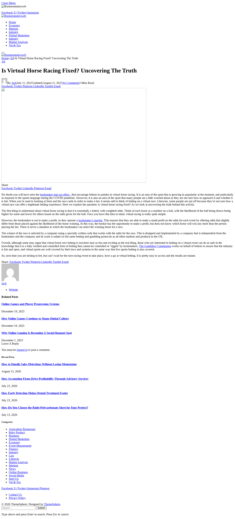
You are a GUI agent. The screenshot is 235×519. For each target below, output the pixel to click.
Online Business (18, 472)
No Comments (70, 82)
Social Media (16, 475)
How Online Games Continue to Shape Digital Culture (35, 318)
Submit (41, 507)
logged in (22, 349)
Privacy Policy (17, 497)
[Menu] (2, 52)
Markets (13, 28)
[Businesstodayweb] (13, 15)
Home (12, 22)
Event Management (20, 445)
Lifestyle (14, 458)
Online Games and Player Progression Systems (30, 304)
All (3, 61)
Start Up (14, 478)
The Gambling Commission (155, 246)
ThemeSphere (52, 504)
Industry (13, 32)
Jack (14, 82)
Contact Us (15, 494)
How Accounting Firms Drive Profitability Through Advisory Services (44, 378)
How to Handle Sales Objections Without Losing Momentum (39, 364)
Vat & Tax (15, 45)
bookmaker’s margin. (90, 220)
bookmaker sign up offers (56, 194)
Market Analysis (18, 42)
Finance (13, 449)
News (12, 468)
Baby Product (17, 432)
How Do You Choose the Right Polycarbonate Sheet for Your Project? (44, 407)
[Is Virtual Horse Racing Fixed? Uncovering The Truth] (73, 181)
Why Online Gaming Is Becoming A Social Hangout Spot (36, 332)
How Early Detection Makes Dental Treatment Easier (34, 393)
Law (11, 455)
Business (14, 435)
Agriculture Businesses (22, 429)
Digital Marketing (19, 35)
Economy (14, 25)
